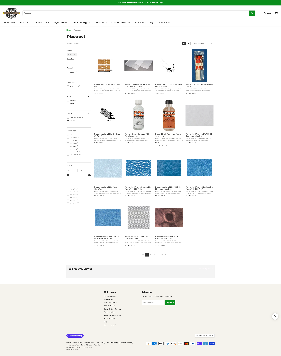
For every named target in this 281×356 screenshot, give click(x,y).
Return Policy (77, 343)
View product (108, 79)
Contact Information (72, 345)
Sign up (170, 302)
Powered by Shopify (72, 350)
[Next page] (165, 255)
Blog (151, 23)
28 (162, 254)
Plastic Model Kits (42, 23)
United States (203, 335)
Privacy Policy (100, 343)
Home (68, 30)
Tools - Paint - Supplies (81, 23)
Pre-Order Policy (112, 343)
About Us (97, 345)
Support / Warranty (127, 343)
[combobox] (136, 13)
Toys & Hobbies (60, 23)
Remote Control (9, 23)
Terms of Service (86, 345)
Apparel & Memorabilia (120, 23)
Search (68, 343)
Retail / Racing (101, 23)
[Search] (252, 13)
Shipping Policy (89, 343)
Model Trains (25, 23)
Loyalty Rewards (163, 23)
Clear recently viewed (205, 269)
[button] (184, 43)
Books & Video (140, 23)
